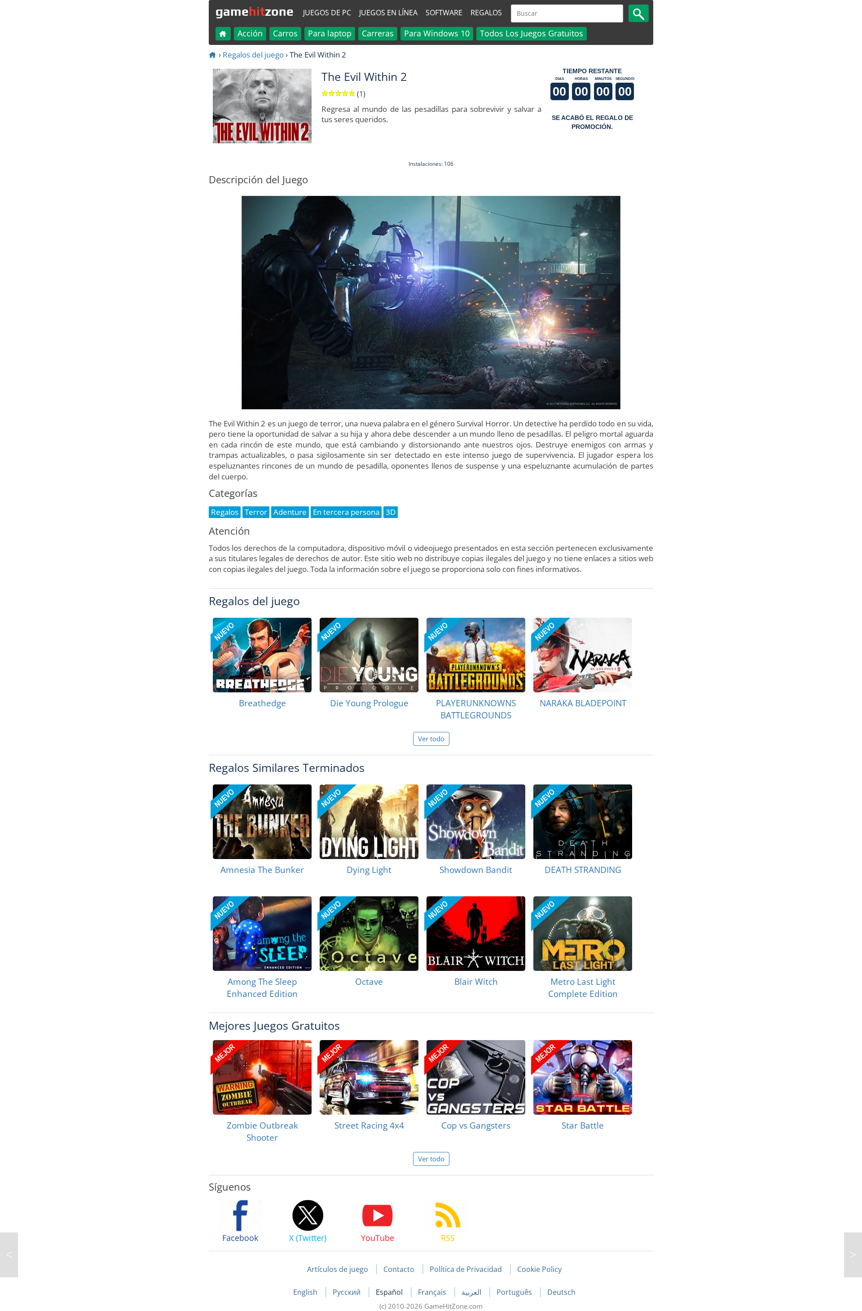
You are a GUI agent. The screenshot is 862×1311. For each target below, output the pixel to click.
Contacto (398, 1269)
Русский (347, 1292)
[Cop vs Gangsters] (476, 1077)
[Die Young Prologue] (369, 655)
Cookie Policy (539, 1269)
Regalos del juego (253, 54)
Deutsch (561, 1292)
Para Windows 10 (437, 33)
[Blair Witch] (476, 933)
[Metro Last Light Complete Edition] (582, 933)
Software (444, 13)
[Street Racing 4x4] (369, 1077)
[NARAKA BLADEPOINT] (582, 655)
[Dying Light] (369, 821)
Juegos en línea (388, 13)
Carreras (378, 33)
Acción (250, 33)
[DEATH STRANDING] (582, 821)
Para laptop (330, 33)
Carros (285, 33)
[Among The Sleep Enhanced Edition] (262, 933)
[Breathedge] (262, 655)
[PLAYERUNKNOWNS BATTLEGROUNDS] (476, 655)
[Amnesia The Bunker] (262, 821)
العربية (472, 1292)
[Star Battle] (582, 1077)
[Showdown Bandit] (476, 821)
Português (515, 1292)
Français (433, 1292)
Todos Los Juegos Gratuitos (531, 33)
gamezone (255, 11)
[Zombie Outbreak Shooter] (262, 1077)
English (306, 1292)
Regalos (486, 13)
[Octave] (369, 933)
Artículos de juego (337, 1269)
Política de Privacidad (466, 1269)
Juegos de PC (327, 13)
